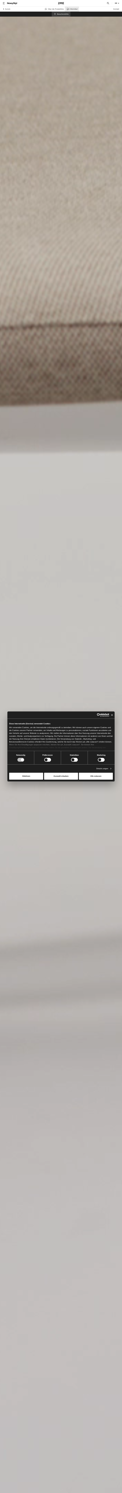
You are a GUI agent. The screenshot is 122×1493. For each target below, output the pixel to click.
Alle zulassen (95, 776)
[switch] (47, 760)
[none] (61, 1488)
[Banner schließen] (112, 715)
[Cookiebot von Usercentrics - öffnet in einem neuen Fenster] (98, 715)
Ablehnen (26, 776)
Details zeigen (102, 769)
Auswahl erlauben (61, 776)
